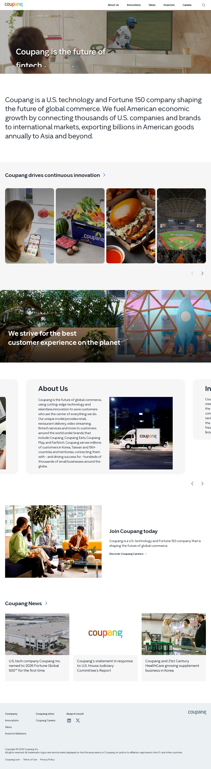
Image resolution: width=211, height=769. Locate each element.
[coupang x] (77, 720)
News (152, 5)
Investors (169, 5)
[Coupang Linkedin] (69, 720)
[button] (202, 273)
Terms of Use (30, 760)
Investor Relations (15, 733)
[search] (203, 5)
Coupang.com (12, 760)
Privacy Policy (47, 760)
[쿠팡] (197, 713)
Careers (187, 5)
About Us (113, 5)
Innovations (134, 5)
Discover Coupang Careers (126, 554)
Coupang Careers (46, 720)
